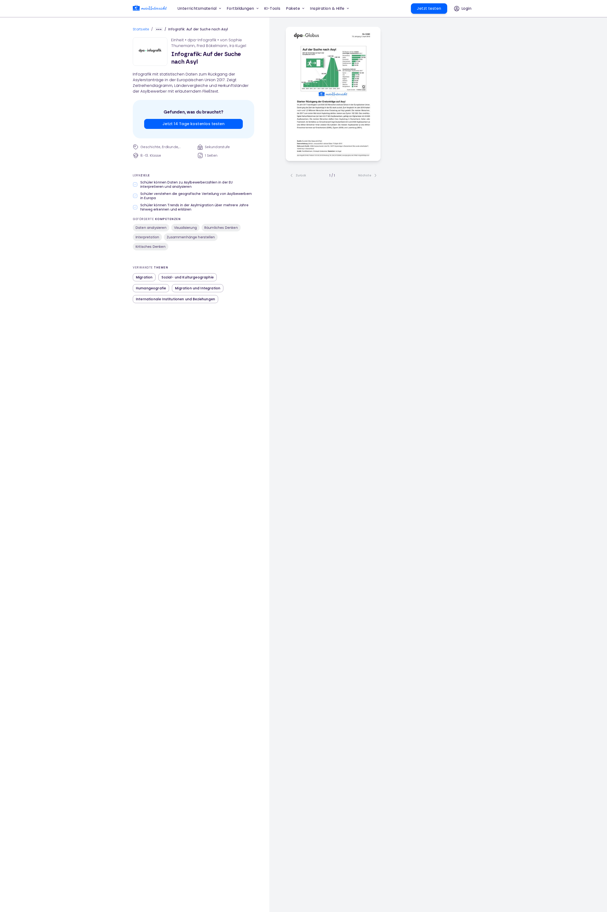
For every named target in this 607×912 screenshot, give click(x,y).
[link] (150, 8)
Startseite (141, 29)
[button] (272, 9)
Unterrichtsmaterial (197, 8)
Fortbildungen (240, 8)
